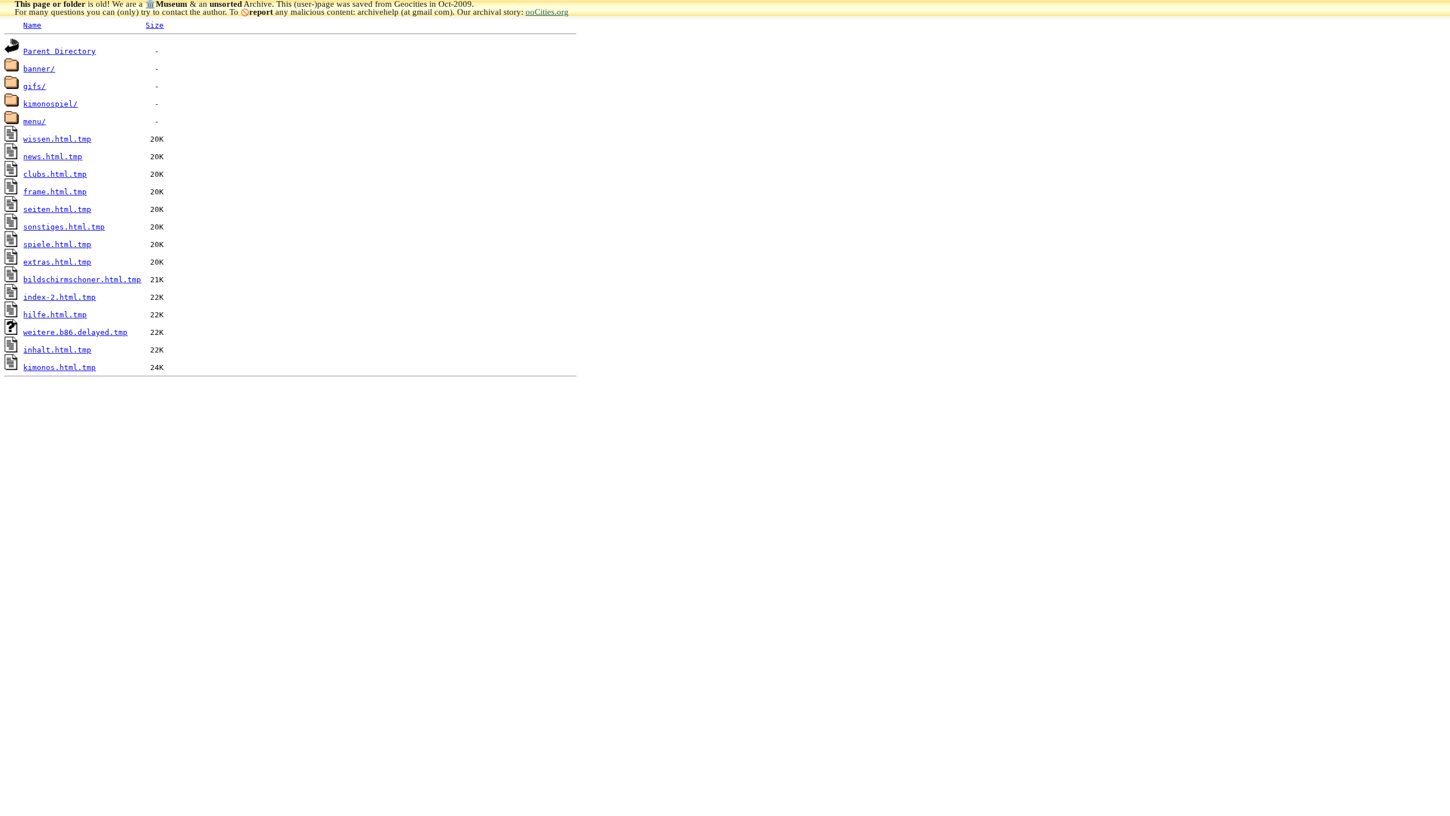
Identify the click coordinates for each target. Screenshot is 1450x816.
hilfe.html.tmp (55, 315)
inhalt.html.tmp (57, 350)
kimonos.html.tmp (59, 367)
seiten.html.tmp (57, 209)
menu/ (34, 121)
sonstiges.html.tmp (64, 227)
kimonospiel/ (50, 104)
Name (32, 25)
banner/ (39, 69)
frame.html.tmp (55, 192)
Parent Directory (59, 51)
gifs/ (34, 86)
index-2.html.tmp (59, 297)
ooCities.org (547, 11)
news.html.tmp (52, 156)
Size (155, 25)
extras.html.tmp (57, 262)
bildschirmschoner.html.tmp (82, 279)
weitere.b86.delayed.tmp (75, 332)
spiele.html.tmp (57, 244)
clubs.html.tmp (55, 174)
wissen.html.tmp (57, 139)
